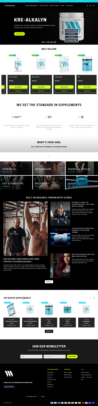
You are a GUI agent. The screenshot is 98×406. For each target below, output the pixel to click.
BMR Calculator (67, 374)
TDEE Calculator (68, 377)
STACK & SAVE (44, 5)
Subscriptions (50, 372)
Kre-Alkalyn (86, 321)
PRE (49, 321)
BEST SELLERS (54, 5)
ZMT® (67, 321)
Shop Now (19, 34)
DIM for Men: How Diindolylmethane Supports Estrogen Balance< (21, 260)
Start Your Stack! (55, 1)
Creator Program (85, 372)
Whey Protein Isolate (12, 321)
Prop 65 (49, 382)
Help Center (50, 374)
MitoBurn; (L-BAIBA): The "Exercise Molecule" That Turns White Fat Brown (83, 204)
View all (49, 281)
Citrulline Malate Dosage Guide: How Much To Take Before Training (83, 230)
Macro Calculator (68, 372)
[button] (93, 5)
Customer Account (51, 379)
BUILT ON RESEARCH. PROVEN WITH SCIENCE (49, 197)
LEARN (62, 5)
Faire (82, 379)
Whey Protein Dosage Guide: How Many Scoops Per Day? (83, 255)
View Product (16, 87)
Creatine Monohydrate (30, 321)
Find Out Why (9, 386)
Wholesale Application (86, 374)
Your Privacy (50, 386)
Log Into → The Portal (86, 377)
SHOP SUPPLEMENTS (31, 5)
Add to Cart (17, 91)
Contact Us (49, 377)
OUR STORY (69, 5)
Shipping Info (50, 384)
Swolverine (9, 402)
